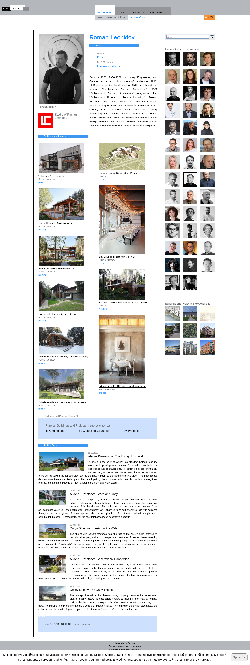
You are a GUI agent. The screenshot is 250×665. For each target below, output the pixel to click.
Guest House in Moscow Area (55, 223)
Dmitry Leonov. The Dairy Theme (91, 589)
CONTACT (122, 12)
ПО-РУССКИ (155, 12)
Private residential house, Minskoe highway (63, 356)
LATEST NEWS (104, 12)
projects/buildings (116, 17)
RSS (210, 17)
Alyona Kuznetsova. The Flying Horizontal (115, 456)
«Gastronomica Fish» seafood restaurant (122, 386)
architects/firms (137, 17)
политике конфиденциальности (85, 654)
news (99, 17)
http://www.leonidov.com (109, 66)
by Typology (131, 430)
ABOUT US (138, 12)
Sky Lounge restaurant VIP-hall (117, 256)
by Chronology (54, 430)
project (41, 182)
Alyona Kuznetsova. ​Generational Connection (99, 559)
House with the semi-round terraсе (58, 314)
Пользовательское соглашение (125, 646)
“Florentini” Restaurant (51, 176)
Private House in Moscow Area (56, 268)
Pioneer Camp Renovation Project (118, 172)
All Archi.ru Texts (60, 623)
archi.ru (15, 8)
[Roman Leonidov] (61, 69)
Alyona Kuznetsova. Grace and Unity (94, 494)
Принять (239, 657)
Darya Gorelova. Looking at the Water (94, 528)
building (42, 229)
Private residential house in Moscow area (62, 402)
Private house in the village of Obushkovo (123, 302)
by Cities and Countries (94, 430)
